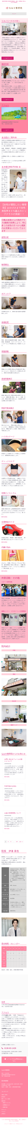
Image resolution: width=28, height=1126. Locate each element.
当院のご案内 (4, 1094)
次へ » (21, 841)
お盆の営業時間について (12, 813)
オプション (3, 1109)
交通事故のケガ (6, 1105)
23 (17, 841)
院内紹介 (3, 1096)
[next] (23, 665)
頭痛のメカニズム (7, 1102)
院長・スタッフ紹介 (5, 1098)
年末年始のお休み (10, 786)
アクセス (3, 1111)
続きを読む (4, 516)
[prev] (5, 665)
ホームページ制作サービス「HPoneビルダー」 (14, 1123)
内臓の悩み (5, 1107)
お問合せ (3, 1113)
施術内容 (3, 1100)
